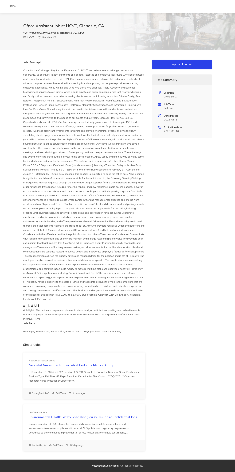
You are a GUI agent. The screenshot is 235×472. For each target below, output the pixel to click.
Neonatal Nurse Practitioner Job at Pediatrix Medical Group (71, 365)
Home (12, 6)
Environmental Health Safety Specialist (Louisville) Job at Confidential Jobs (83, 417)
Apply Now (180, 64)
